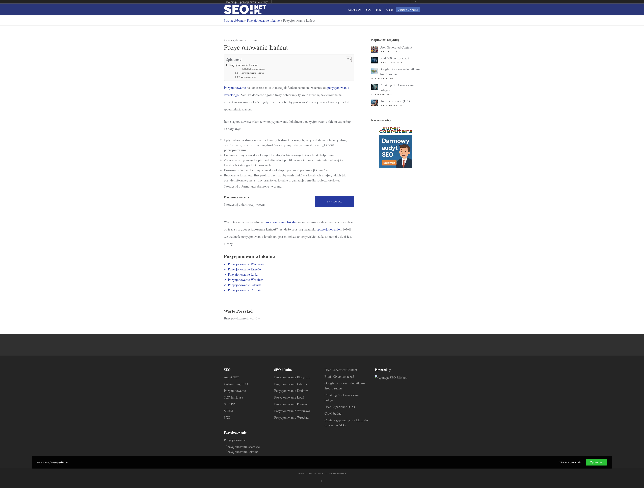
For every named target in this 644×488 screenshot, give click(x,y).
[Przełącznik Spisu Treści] (347, 59)
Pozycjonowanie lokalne (263, 20)
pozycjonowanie (329, 229)
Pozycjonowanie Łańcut (243, 65)
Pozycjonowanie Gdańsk (244, 285)
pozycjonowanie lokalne (280, 222)
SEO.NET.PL (319, 473)
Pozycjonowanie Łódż (243, 274)
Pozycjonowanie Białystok (292, 377)
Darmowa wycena (257, 69)
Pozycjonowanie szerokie (243, 446)
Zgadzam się (596, 462)
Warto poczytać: (248, 77)
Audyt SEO (231, 377)
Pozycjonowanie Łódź (289, 397)
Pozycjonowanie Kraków (244, 269)
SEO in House (233, 397)
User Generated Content (396, 47)
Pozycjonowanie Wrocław (245, 279)
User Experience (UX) (395, 101)
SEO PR (229, 404)
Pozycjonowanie (235, 87)
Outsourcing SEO (236, 384)
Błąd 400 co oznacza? (394, 58)
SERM (228, 410)
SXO (227, 417)
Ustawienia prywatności (570, 462)
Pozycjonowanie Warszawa (246, 264)
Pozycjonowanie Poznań (244, 290)
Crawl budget (333, 413)
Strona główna (234, 20)
